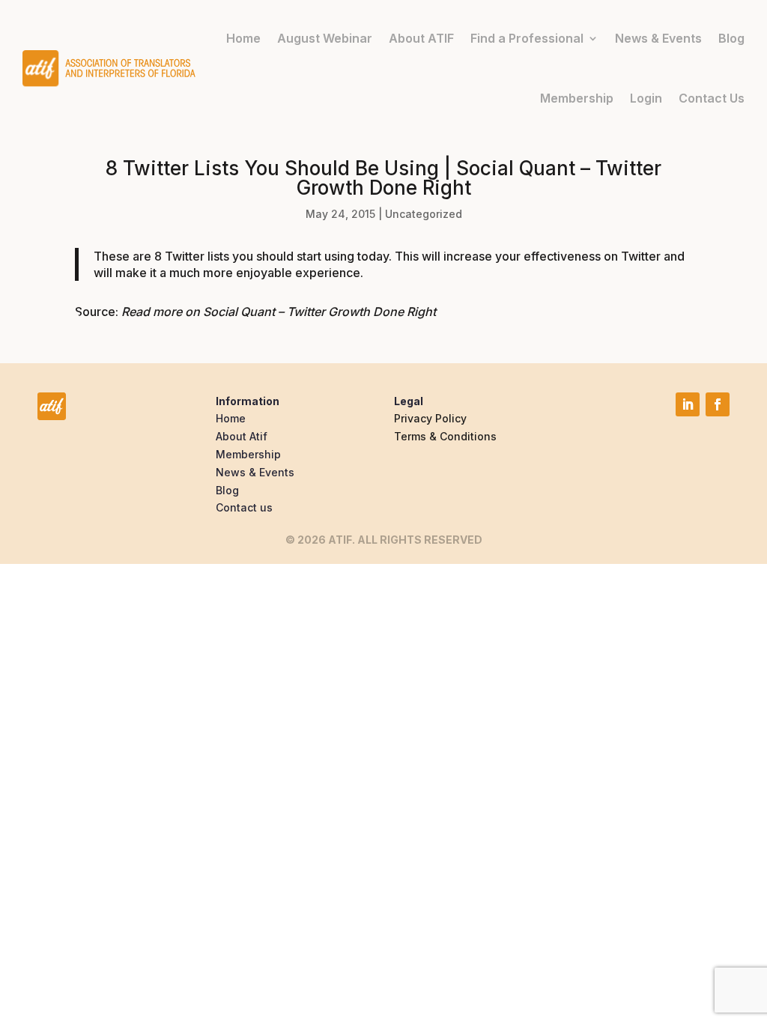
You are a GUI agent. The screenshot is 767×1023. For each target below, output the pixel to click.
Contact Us (712, 98)
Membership (576, 98)
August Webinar (324, 38)
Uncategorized (423, 213)
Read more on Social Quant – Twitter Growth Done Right (278, 311)
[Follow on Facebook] (718, 404)
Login (646, 98)
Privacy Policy (430, 418)
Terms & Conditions (445, 436)
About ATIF (421, 38)
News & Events (658, 38)
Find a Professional (526, 38)
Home (243, 38)
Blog (731, 38)
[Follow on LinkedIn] (688, 404)
